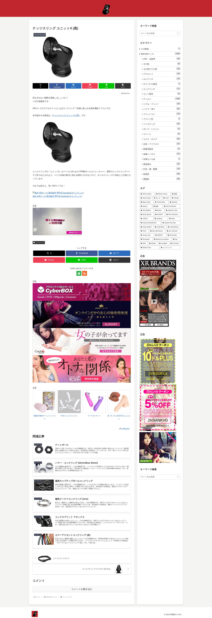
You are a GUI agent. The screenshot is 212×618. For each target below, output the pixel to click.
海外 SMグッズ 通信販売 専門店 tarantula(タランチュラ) (57, 196)
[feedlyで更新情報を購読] (78, 273)
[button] (123, 86)
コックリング (39, 242)
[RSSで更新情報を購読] (84, 273)
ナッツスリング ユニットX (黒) (65, 115)
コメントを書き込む (81, 589)
